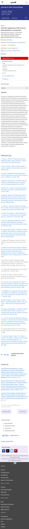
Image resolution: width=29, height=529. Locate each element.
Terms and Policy (5, 495)
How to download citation (8, 76)
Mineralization (13, 42)
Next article (23, 411)
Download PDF (8, 58)
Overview (3, 487)
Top (15, 463)
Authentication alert (10, 430)
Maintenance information (7, 504)
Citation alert (8, 428)
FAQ (2, 521)
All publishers (4, 475)
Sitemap (3, 526)
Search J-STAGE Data (6, 480)
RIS (4, 63)
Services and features (6, 489)
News (2, 501)
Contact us (5, 79)
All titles (3, 470)
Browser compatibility (6, 519)
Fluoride (8, 42)
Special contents (5, 507)
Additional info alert (10, 426)
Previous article (6, 411)
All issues (14, 18)
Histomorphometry (21, 42)
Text (5, 73)
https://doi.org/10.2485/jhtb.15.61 (12, 50)
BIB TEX (5, 69)
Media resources (5, 509)
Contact (3, 524)
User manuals (4, 516)
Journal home (5, 18)
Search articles (4, 477)
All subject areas (5, 472)
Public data (4, 492)
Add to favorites (9, 423)
